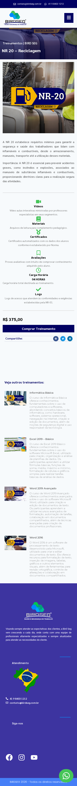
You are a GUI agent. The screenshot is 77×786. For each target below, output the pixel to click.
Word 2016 (36, 537)
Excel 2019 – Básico (42, 439)
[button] (55, 338)
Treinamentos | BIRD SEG (20, 43)
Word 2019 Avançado (43, 488)
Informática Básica (41, 392)
